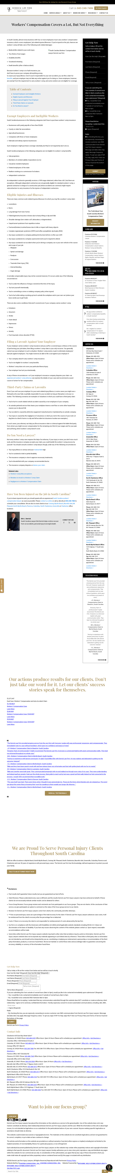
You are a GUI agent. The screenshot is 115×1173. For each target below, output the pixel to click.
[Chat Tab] (57, 586)
